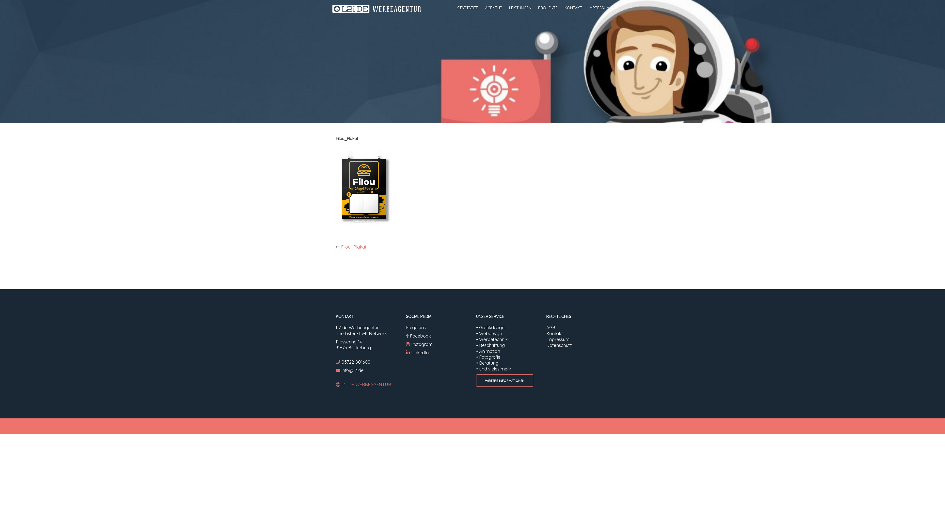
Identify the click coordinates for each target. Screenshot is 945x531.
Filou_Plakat (353, 247)
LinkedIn (420, 352)
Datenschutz (559, 345)
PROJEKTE (548, 7)
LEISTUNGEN (520, 7)
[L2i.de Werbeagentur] (376, 8)
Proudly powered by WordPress (365, 426)
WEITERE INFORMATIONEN (504, 381)
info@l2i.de (352, 370)
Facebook (420, 336)
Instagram (422, 344)
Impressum (557, 339)
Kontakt (554, 333)
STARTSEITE (467, 7)
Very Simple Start (435, 426)
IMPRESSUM (599, 7)
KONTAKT (573, 7)
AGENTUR (493, 7)
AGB (550, 327)
